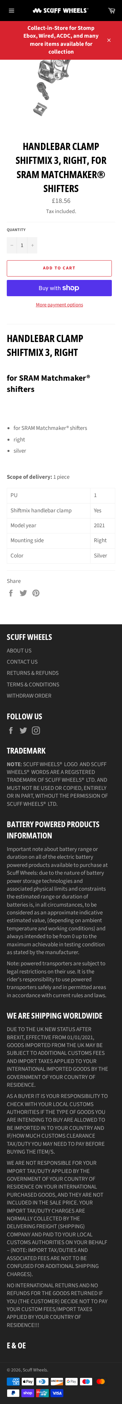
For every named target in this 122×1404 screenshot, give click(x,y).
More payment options (59, 305)
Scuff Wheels (35, 1370)
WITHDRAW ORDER (29, 696)
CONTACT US (22, 662)
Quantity (16, 230)
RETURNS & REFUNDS (33, 673)
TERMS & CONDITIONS (33, 685)
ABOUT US (19, 651)
